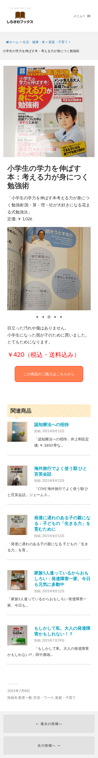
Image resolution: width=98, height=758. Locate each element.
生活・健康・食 (34, 42)
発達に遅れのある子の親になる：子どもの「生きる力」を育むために (62, 523)
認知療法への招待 (51, 424)
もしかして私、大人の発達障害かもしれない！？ (62, 630)
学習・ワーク (43, 697)
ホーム (14, 42)
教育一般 (25, 697)
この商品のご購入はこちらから (49, 374)
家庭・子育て (58, 42)
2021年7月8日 (18, 691)
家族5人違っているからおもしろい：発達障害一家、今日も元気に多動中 (62, 578)
